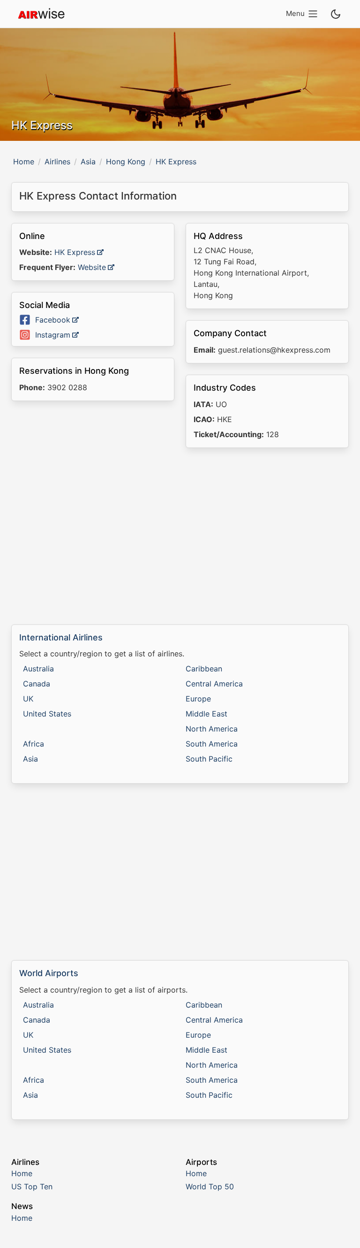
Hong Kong (125, 161)
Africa (33, 743)
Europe (198, 698)
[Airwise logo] (41, 14)
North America (212, 728)
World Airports (48, 973)
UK (28, 698)
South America (212, 743)
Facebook (52, 319)
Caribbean (204, 668)
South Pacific (209, 758)
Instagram (52, 334)
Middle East (206, 713)
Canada (36, 683)
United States (47, 713)
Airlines (57, 161)
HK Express (74, 252)
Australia (38, 668)
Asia (88, 161)
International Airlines (61, 637)
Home (23, 161)
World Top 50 (210, 1186)
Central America (214, 683)
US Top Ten (31, 1186)
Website (92, 267)
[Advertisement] (180, 536)
